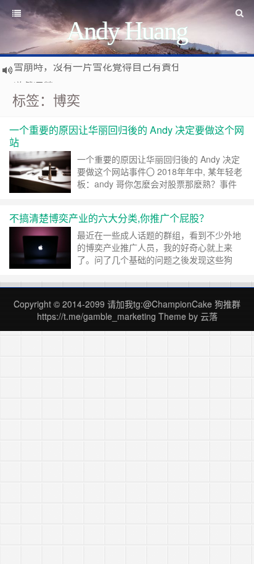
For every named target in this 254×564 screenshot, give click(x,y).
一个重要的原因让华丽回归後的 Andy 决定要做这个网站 (126, 136)
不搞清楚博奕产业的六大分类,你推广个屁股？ (109, 218)
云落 (209, 316)
